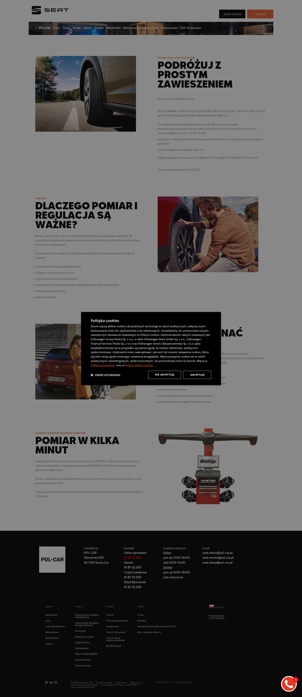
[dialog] (151, 348)
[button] (105, 375)
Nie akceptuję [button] (164, 374)
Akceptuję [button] (197, 374)
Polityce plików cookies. (139, 365)
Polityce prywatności (103, 365)
